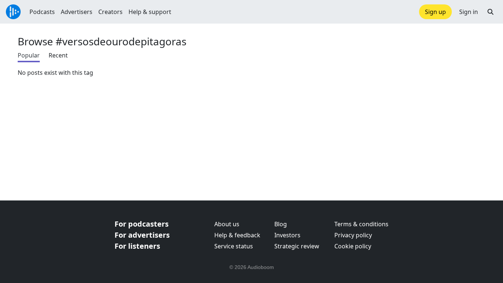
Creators (110, 12)
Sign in (468, 12)
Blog (280, 224)
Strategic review (296, 246)
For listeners (137, 246)
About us (226, 224)
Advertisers (76, 12)
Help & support (150, 12)
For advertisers (142, 235)
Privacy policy (353, 235)
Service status (233, 246)
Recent (58, 55)
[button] (490, 11)
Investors (287, 235)
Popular (29, 55)
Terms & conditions (361, 224)
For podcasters (142, 224)
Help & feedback (237, 235)
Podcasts (42, 12)
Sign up (435, 12)
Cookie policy (352, 246)
